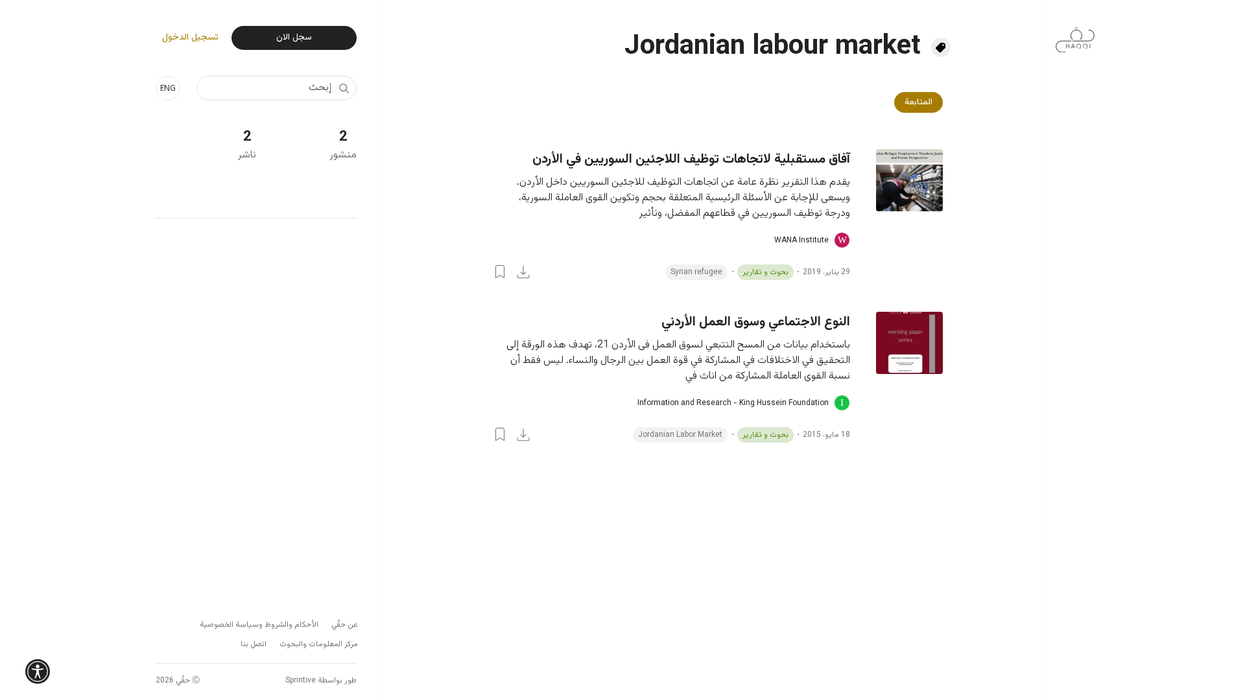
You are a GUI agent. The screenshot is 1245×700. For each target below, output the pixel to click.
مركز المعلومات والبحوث (318, 644)
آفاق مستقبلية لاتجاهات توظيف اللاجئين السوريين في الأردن (691, 159)
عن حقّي (344, 625)
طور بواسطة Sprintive (321, 680)
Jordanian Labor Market (680, 435)
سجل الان (294, 37)
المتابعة (918, 102)
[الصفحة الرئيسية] (1075, 33)
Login (500, 271)
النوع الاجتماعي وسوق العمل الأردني (755, 322)
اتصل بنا (254, 644)
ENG (168, 87)
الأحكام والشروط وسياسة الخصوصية (259, 625)
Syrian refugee (696, 272)
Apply (343, 88)
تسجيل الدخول (190, 38)
